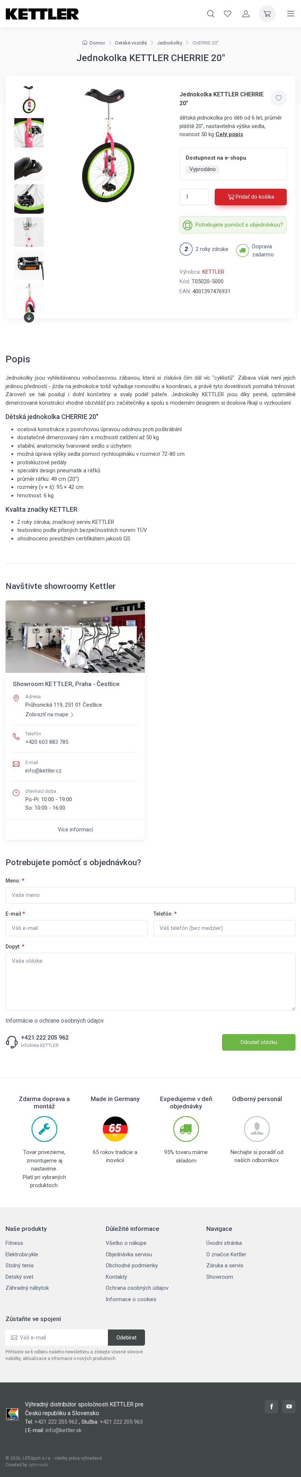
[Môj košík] (267, 13)
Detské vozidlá (131, 43)
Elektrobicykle (22, 1254)
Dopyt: (15, 946)
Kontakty (116, 1277)
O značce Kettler (226, 1254)
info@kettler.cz (43, 770)
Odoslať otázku (258, 1042)
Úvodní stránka (224, 1243)
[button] (29, 317)
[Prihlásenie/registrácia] (245, 13)
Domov (97, 43)
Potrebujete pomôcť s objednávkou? (239, 224)
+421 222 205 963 (121, 1422)
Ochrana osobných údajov (137, 1288)
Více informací (75, 829)
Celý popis (229, 134)
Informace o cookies (131, 1299)
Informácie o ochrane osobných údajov (55, 1020)
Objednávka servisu (129, 1254)
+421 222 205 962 (45, 1038)
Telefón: (165, 914)
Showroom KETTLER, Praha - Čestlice (66, 684)
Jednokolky (169, 43)
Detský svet (19, 1277)
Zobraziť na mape (46, 714)
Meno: (15, 881)
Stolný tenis (20, 1265)
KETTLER (213, 272)
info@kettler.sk (63, 1430)
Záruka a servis (224, 1265)
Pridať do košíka (255, 196)
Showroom (219, 1277)
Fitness (14, 1243)
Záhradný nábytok (27, 1288)
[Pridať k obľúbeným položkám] (279, 98)
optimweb (38, 1464)
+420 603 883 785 (46, 742)
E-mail (15, 914)
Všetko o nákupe (126, 1243)
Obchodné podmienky (132, 1265)
